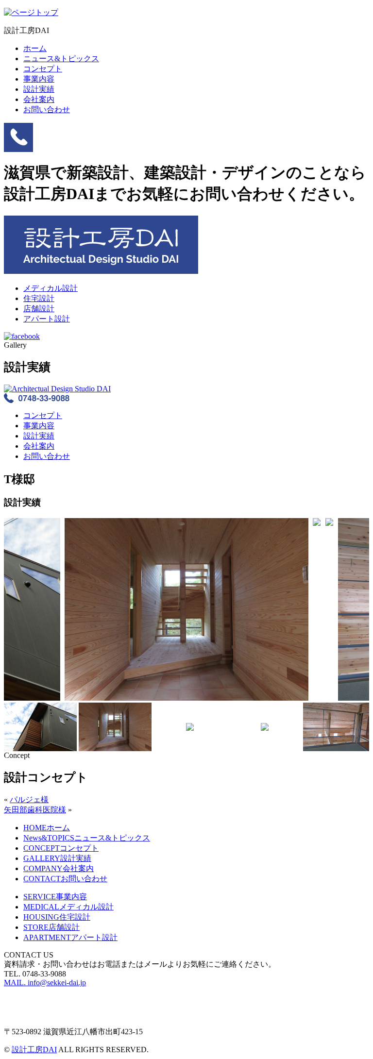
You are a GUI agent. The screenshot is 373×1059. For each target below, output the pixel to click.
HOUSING (56, 917)
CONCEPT (61, 848)
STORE (51, 927)
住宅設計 (38, 298)
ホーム (35, 48)
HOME (46, 828)
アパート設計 (46, 319)
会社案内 (38, 99)
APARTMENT (70, 937)
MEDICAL (68, 907)
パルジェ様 (29, 799)
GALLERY (57, 858)
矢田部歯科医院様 (35, 810)
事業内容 (38, 79)
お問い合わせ (46, 109)
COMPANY (58, 868)
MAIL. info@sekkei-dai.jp (45, 982)
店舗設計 (38, 308)
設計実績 (38, 89)
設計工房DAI (34, 1049)
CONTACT (65, 878)
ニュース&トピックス (61, 58)
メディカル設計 (50, 288)
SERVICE (55, 896)
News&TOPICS (86, 838)
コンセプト (42, 69)
